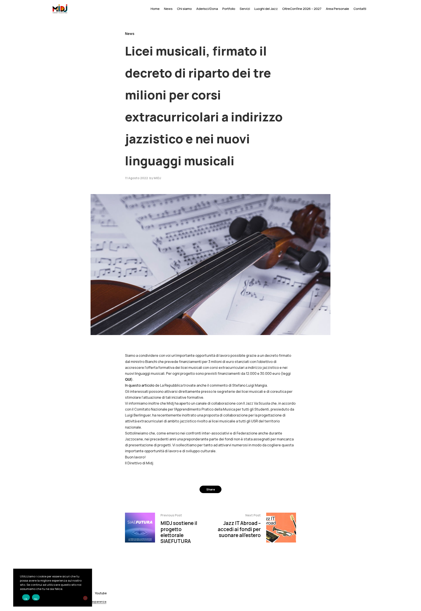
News (129, 33)
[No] (85, 598)
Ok (26, 598)
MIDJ (157, 178)
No (36, 598)
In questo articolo (139, 385)
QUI (128, 379)
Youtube (101, 593)
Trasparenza (97, 602)
